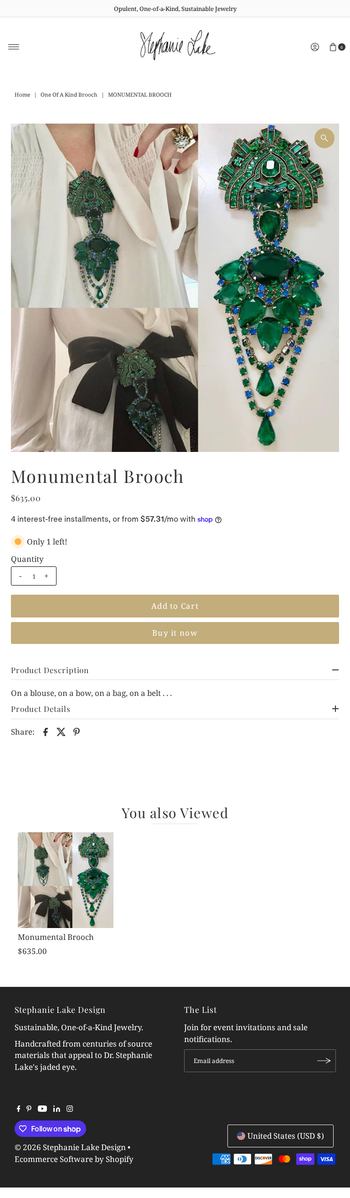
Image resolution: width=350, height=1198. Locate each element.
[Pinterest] (28, 1109)
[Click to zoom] (324, 138)
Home (22, 95)
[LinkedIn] (56, 1109)
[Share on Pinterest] (76, 731)
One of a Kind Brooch (69, 95)
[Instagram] (70, 1109)
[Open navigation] (14, 47)
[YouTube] (42, 1109)
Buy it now (175, 633)
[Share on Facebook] (45, 731)
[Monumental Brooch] (65, 880)
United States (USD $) (285, 1136)
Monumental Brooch (56, 937)
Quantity (27, 559)
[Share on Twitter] (61, 731)
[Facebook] (19, 1109)
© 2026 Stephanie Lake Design (70, 1147)
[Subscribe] (324, 1060)
